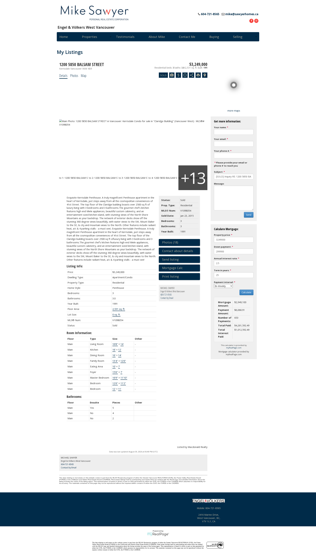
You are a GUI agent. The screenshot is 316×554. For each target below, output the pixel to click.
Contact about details (177, 251)
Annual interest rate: (225, 258)
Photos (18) (170, 242)
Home (63, 37)
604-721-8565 (166, 294)
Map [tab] (83, 75)
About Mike (157, 37)
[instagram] (255, 20)
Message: (219, 183)
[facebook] (251, 20)
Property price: (222, 234)
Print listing (170, 276)
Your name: (220, 127)
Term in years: (221, 270)
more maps (233, 110)
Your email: (220, 139)
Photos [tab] (74, 75)
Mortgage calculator (181, 268)
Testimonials (125, 37)
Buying (214, 37)
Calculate (246, 292)
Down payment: (222, 246)
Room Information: (79, 333)
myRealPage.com (233, 347)
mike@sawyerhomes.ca (241, 14)
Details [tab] (63, 75)
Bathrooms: (74, 396)
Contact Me (187, 37)
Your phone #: (222, 150)
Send (248, 214)
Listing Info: (75, 266)
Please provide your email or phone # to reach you (230, 164)
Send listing (170, 259)
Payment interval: (224, 282)
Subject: (218, 171)
